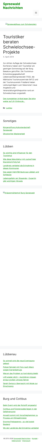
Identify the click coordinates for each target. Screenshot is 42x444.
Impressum (26, 441)
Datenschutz (16, 441)
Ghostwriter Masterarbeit (14, 134)
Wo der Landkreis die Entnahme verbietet (21, 428)
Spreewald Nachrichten (13, 6)
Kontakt (34, 438)
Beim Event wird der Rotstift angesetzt (20, 405)
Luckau (9, 108)
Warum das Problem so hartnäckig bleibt (20, 373)
